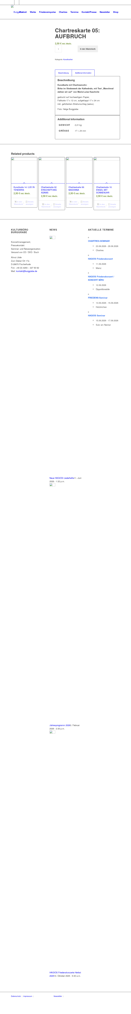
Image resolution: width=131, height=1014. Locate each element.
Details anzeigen (29, 202)
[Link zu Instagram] (21, 2)
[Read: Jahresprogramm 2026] (52, 485)
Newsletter (58, 996)
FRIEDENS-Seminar (98, 297)
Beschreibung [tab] (63, 73)
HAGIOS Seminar (96, 315)
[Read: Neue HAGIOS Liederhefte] (52, 238)
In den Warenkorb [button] (18, 202)
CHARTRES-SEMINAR (99, 240)
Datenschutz (16, 996)
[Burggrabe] (17, 12)
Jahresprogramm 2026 (60, 725)
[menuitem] (23, 12)
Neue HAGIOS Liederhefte (62, 477)
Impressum (27, 996)
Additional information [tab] (83, 73)
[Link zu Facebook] (12, 2)
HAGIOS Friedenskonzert (100, 258)
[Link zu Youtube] (16, 2)
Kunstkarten (68, 59)
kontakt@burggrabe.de (26, 271)
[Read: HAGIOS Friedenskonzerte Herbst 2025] (52, 732)
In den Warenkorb (88, 48)
